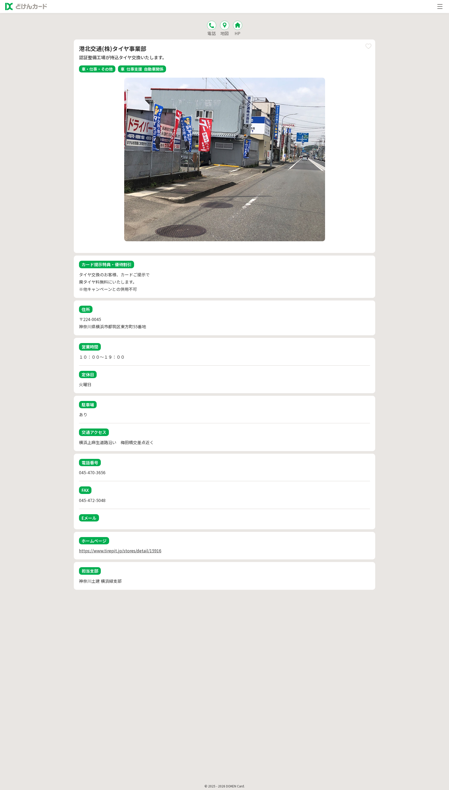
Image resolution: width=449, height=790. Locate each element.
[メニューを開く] (440, 6)
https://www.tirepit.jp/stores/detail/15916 (120, 550)
